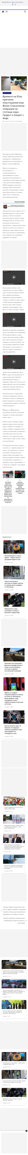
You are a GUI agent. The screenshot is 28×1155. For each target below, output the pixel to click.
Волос (4, 164)
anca (15, 121)
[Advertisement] (14, 28)
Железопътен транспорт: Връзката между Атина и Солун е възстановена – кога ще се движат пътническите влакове (13, 972)
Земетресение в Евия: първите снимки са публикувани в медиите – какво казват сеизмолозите (13, 827)
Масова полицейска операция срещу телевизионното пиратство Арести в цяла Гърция (14, 920)
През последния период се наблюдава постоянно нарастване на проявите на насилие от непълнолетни (12, 1012)
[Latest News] (3, 11)
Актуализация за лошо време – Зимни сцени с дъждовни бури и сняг (16, 206)
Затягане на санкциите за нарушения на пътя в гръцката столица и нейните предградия (13, 867)
